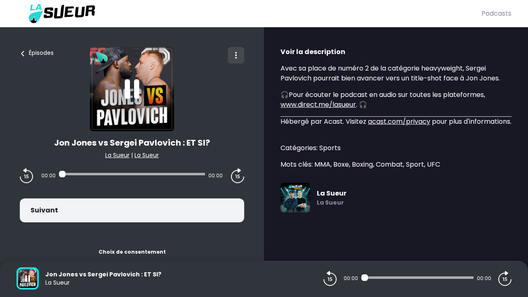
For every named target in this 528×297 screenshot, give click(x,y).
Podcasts (496, 13)
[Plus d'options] (236, 55)
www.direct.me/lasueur (318, 104)
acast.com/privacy (399, 121)
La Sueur (117, 155)
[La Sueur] (248, 13)
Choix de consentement (132, 251)
